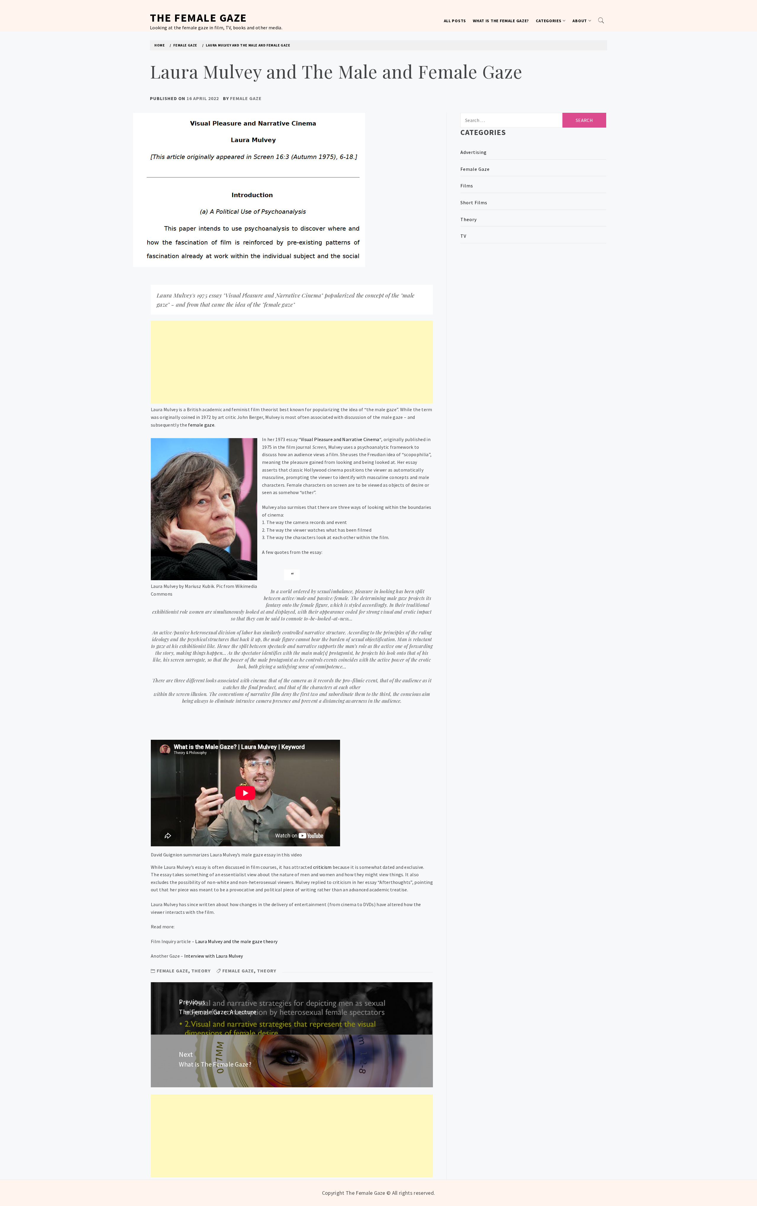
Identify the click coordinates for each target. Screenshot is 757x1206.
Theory (201, 971)
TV (463, 236)
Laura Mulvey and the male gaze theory (236, 941)
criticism (323, 867)
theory (266, 971)
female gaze (201, 425)
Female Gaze (246, 98)
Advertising (473, 152)
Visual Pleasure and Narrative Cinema (340, 439)
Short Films (473, 202)
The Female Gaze (198, 18)
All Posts (455, 20)
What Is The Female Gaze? (501, 20)
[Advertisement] (292, 362)
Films (466, 186)
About (579, 20)
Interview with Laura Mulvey (213, 956)
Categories (548, 20)
